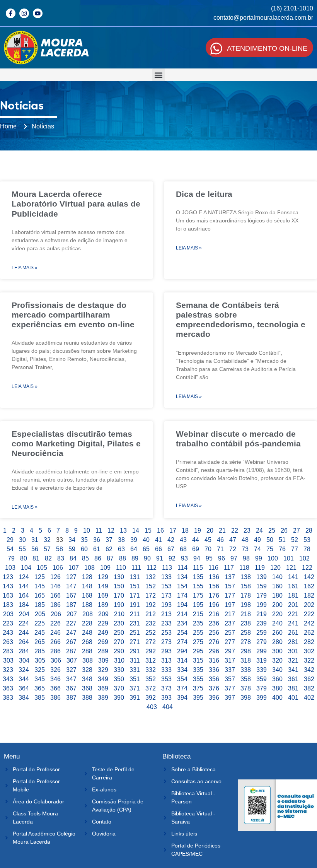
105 (42, 567)
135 (198, 577)
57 (47, 549)
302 (309, 651)
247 (71, 632)
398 (245, 697)
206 (56, 614)
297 (230, 651)
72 (232, 549)
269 (103, 642)
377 (230, 688)
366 (55, 688)
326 (55, 669)
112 (152, 567)
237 (230, 623)
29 (10, 540)
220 (277, 614)
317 (230, 660)
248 (87, 632)
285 (39, 651)
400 (277, 697)
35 (84, 540)
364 (24, 688)
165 (39, 595)
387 (71, 697)
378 (245, 688)
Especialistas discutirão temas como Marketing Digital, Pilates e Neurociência (76, 443)
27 (296, 530)
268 (87, 642)
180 (277, 595)
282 (309, 642)
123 (8, 577)
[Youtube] (38, 13)
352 (150, 679)
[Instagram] (24, 13)
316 (214, 660)
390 (119, 697)
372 (150, 688)
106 (58, 567)
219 (261, 614)
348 (87, 679)
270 (119, 642)
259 (261, 632)
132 (150, 577)
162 (309, 586)
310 (119, 660)
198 (245, 604)
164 (24, 595)
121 (291, 567)
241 (293, 623)
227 (71, 623)
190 (119, 604)
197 (230, 604)
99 (258, 558)
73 (245, 549)
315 (198, 660)
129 (103, 577)
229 (103, 623)
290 (119, 651)
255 (198, 632)
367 (71, 688)
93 (184, 558)
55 (22, 549)
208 (87, 614)
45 (208, 540)
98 (246, 558)
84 (73, 558)
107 (73, 567)
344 (24, 679)
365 (39, 688)
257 (230, 632)
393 (166, 697)
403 (152, 707)
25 (271, 530)
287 (71, 651)
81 (35, 558)
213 (166, 614)
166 (55, 595)
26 (284, 530)
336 (214, 669)
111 (136, 567)
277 (230, 642)
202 (309, 604)
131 (135, 577)
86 (97, 558)
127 (71, 577)
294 (182, 651)
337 (230, 669)
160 (277, 586)
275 (198, 642)
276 (214, 642)
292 (150, 651)
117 (229, 567)
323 (8, 669)
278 (245, 642)
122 (307, 567)
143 (8, 586)
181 (293, 595)
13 (123, 530)
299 (261, 651)
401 (293, 697)
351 (135, 679)
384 (24, 697)
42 (170, 540)
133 (166, 577)
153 (166, 586)
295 (198, 651)
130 (119, 577)
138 (245, 577)
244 (24, 632)
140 (277, 577)
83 (60, 558)
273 (166, 642)
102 (304, 558)
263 (8, 642)
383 (8, 697)
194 (182, 604)
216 (214, 614)
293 (166, 651)
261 (293, 632)
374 (182, 688)
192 (150, 604)
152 (150, 586)
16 (160, 530)
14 (135, 530)
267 (71, 642)
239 (261, 623)
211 (135, 614)
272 (150, 642)
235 (198, 623)
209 (103, 614)
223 (8, 623)
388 (87, 697)
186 (55, 604)
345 (39, 679)
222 (309, 614)
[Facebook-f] (10, 13)
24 (259, 530)
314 (182, 660)
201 (293, 604)
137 (230, 577)
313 (166, 660)
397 (230, 697)
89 (134, 558)
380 (277, 688)
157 (230, 586)
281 (293, 642)
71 (220, 549)
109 (105, 567)
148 (87, 586)
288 (87, 651)
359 (261, 679)
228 (87, 623)
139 (261, 577)
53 (306, 540)
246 (55, 632)
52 (294, 540)
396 (214, 697)
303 (8, 660)
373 (166, 688)
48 (245, 540)
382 (309, 688)
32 (47, 540)
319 (261, 660)
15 (148, 530)
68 (183, 549)
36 (96, 540)
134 (182, 577)
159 (261, 586)
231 (135, 623)
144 (24, 586)
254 (182, 632)
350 (119, 679)
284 (24, 651)
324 (24, 669)
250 (119, 632)
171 (135, 595)
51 (282, 540)
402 (309, 697)
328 (87, 669)
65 (146, 549)
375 (198, 688)
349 (103, 679)
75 (269, 549)
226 (55, 623)
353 (166, 679)
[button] (158, 74)
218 (245, 614)
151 (135, 586)
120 (275, 567)
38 (121, 540)
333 (166, 669)
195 (198, 604)
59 (71, 549)
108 (89, 567)
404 (167, 707)
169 (103, 595)
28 (308, 530)
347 (71, 679)
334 (182, 669)
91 (159, 558)
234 (182, 623)
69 (195, 549)
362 (309, 679)
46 (220, 540)
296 (214, 651)
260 (277, 632)
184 (24, 604)
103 (10, 567)
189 (103, 604)
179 (261, 595)
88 (122, 558)
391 (135, 697)
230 (119, 623)
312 (150, 660)
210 (119, 614)
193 (166, 604)
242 (309, 623)
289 (103, 651)
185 (39, 604)
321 (293, 660)
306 (56, 660)
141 (293, 577)
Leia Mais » (24, 267)
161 (293, 586)
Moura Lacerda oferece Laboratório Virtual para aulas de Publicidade (76, 204)
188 (87, 604)
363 (8, 688)
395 (198, 697)
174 (182, 595)
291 (135, 651)
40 (146, 540)
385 (39, 697)
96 (221, 558)
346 (55, 679)
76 (282, 549)
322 (309, 660)
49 (257, 540)
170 (119, 595)
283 (8, 651)
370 (119, 688)
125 (39, 577)
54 (10, 549)
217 (230, 614)
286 (55, 651)
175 (198, 595)
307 (71, 660)
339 (261, 669)
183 (8, 604)
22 (234, 530)
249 (103, 632)
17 (172, 530)
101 (288, 558)
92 (172, 558)
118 (244, 567)
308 (87, 660)
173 (166, 595)
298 (245, 651)
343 (8, 679)
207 (71, 614)
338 (245, 669)
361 (293, 679)
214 (182, 614)
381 (293, 688)
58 (59, 549)
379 (261, 688)
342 (309, 669)
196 (214, 604)
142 (309, 577)
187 (71, 604)
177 (230, 595)
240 (277, 623)
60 (84, 549)
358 (245, 679)
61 (96, 549)
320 (277, 660)
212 (150, 614)
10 (86, 530)
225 (39, 623)
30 (22, 540)
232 (150, 623)
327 (71, 669)
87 (110, 558)
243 (8, 632)
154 (182, 586)
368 (87, 688)
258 (245, 632)
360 (277, 679)
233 (166, 623)
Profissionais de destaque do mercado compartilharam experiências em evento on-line (73, 315)
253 (166, 632)
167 (71, 595)
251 (135, 632)
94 (196, 558)
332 (150, 669)
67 (170, 549)
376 (214, 688)
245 (39, 632)
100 (273, 558)
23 (247, 530)
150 (119, 586)
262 (309, 632)
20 (209, 530)
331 (135, 669)
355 (198, 679)
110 (121, 567)
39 (133, 540)
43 (183, 540)
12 (110, 530)
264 (24, 642)
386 (55, 697)
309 (103, 660)
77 (294, 549)
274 (182, 642)
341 (293, 669)
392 (150, 697)
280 (277, 642)
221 (293, 614)
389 (103, 697)
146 (55, 586)
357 (230, 679)
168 (87, 595)
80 (23, 558)
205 (40, 614)
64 (133, 549)
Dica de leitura (204, 194)
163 (8, 595)
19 (197, 530)
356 (214, 679)
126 (55, 577)
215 (198, 614)
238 (245, 623)
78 (306, 549)
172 (150, 595)
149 (103, 586)
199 (261, 604)
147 (71, 586)
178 (245, 595)
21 (222, 530)
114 (182, 567)
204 (24, 614)
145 (39, 586)
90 (147, 558)
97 (233, 558)
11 (98, 530)
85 (85, 558)
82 (48, 558)
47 (232, 540)
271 (135, 642)
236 (214, 623)
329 (103, 669)
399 (261, 697)
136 (214, 577)
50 (269, 540)
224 (24, 623)
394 (182, 697)
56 (34, 549)
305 (40, 660)
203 (8, 614)
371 (135, 688)
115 (198, 567)
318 (245, 660)
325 (39, 669)
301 (293, 651)
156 (214, 586)
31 (34, 540)
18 (185, 530)
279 (261, 642)
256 (214, 632)
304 (24, 660)
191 (135, 604)
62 (109, 549)
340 (277, 669)
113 (167, 567)
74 (257, 549)
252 (150, 632)
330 (119, 669)
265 (39, 642)
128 (87, 577)
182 (309, 595)
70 (208, 549)
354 (182, 679)
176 (214, 595)
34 (71, 540)
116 (213, 567)
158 (245, 586)
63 (121, 549)
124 (24, 577)
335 (198, 669)
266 (55, 642)
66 (158, 549)
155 (198, 586)
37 (109, 540)
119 (260, 567)
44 (195, 540)
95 (209, 558)
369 (103, 688)
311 (135, 660)
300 (277, 651)
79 (11, 558)
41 (158, 540)
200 (277, 604)
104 (26, 567)
